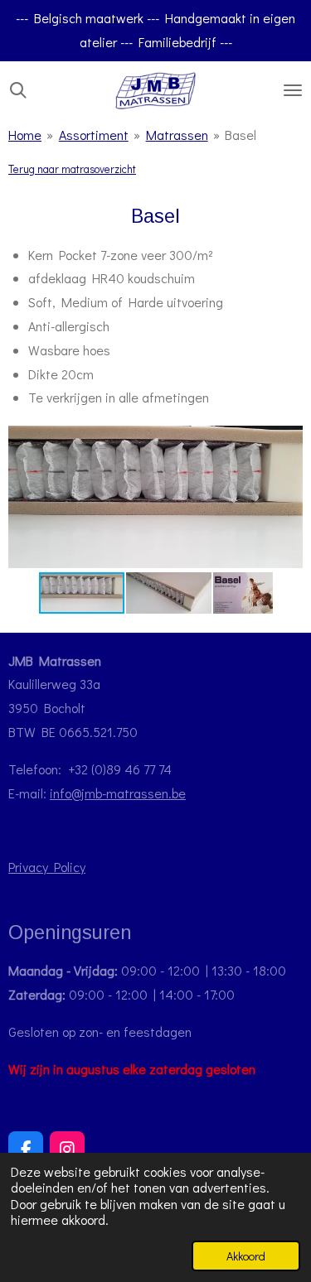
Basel (240, 134)
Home (24, 134)
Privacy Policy (46, 866)
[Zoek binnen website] (18, 90)
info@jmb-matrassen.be (118, 793)
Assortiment (94, 134)
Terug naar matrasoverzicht (72, 168)
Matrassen (177, 134)
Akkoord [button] (245, 1256)
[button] (288, 438)
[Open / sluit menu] (293, 90)
